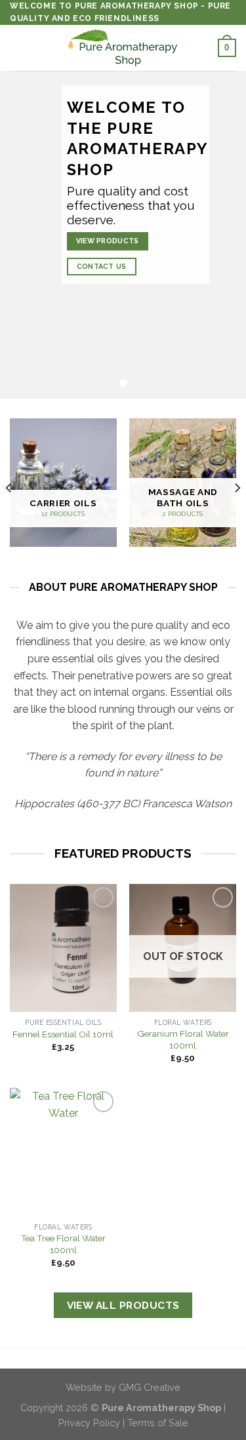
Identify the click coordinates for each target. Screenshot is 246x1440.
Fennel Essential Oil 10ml (62, 1034)
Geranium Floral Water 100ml (183, 1039)
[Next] (236, 487)
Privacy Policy (89, 1422)
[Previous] (9, 487)
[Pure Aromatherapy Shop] (123, 48)
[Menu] (18, 48)
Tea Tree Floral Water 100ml (63, 1244)
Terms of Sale (157, 1422)
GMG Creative (149, 1387)
